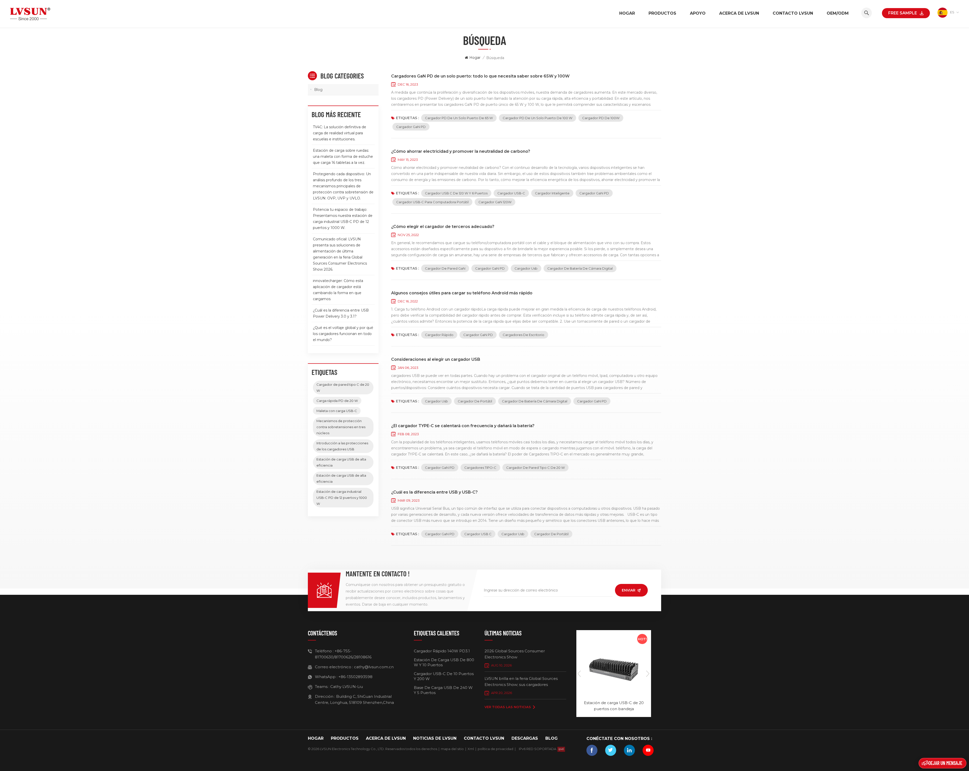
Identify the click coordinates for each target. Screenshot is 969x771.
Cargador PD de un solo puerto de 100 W (537, 118)
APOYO (698, 13)
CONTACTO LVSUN (793, 13)
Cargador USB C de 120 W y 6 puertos (456, 193)
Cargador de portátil (475, 401)
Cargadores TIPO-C (480, 468)
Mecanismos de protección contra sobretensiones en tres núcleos (340, 427)
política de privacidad (495, 749)
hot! (642, 639)
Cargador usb (526, 268)
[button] (648, 673)
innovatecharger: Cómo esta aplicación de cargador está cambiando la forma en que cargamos (338, 289)
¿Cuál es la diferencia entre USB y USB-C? (434, 492)
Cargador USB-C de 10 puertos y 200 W (444, 676)
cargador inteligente (552, 193)
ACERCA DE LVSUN (739, 13)
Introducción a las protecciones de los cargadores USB (342, 446)
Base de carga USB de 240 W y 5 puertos (443, 690)
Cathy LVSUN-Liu (346, 686)
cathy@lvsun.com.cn (374, 666)
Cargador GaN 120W (495, 202)
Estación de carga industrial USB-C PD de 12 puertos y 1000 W (341, 498)
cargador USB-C (511, 193)
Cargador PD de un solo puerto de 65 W (459, 118)
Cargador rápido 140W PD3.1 (442, 651)
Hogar (627, 13)
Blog (318, 89)
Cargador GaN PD (411, 127)
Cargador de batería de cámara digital (580, 268)
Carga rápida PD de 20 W (337, 401)
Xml (471, 749)
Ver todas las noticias (507, 707)
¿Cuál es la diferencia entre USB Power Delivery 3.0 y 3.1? (341, 313)
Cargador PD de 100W (601, 118)
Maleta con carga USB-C (336, 411)
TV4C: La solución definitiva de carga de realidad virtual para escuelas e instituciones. (339, 133)
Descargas (525, 738)
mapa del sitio (452, 749)
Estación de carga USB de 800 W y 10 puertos (444, 662)
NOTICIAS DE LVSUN (434, 738)
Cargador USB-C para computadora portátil (432, 202)
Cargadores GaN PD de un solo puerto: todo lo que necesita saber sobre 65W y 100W (480, 76)
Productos (662, 13)
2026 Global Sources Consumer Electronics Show (514, 654)
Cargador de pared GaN (445, 268)
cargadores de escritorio (523, 335)
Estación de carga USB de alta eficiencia (341, 462)
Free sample (902, 13)
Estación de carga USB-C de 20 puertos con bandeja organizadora (614, 706)
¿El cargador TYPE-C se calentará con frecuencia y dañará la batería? (462, 425)
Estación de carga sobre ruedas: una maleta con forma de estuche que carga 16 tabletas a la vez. (343, 156)
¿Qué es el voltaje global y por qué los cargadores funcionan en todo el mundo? (343, 333)
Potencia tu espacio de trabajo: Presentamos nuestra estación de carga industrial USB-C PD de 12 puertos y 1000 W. (342, 218)
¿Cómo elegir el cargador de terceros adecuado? (442, 226)
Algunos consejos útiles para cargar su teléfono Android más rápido (461, 293)
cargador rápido (439, 335)
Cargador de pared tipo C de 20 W (535, 468)
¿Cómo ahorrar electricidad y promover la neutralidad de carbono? (460, 151)
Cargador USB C (478, 534)
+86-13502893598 (355, 676)
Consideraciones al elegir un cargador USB (435, 359)
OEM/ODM (838, 13)
